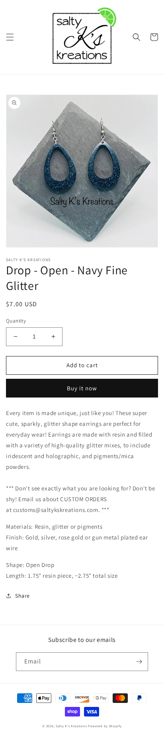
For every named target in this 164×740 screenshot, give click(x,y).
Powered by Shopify (105, 726)
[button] (10, 37)
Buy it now (82, 388)
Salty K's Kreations (71, 726)
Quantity (16, 320)
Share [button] (22, 595)
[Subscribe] (139, 661)
